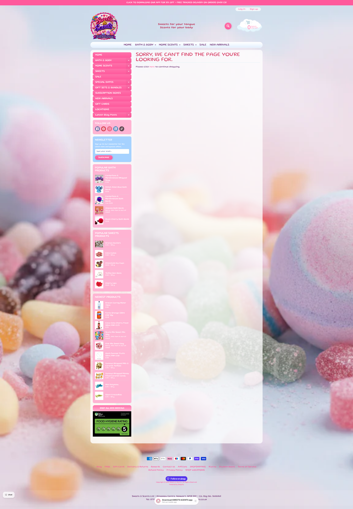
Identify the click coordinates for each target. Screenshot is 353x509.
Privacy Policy (175, 470)
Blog (99, 467)
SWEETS (190, 46)
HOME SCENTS (170, 46)
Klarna (212, 467)
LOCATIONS (102, 109)
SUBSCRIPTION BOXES (108, 93)
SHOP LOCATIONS (195, 470)
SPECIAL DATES (113, 83)
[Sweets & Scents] (104, 26)
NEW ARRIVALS (219, 45)
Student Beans (227, 467)
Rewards (155, 467)
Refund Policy (156, 470)
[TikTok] (121, 128)
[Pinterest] (103, 128)
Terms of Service (247, 467)
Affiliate (182, 467)
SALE (203, 45)
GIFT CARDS (102, 104)
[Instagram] (109, 128)
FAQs (107, 467)
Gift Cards (119, 467)
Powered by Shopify (176, 484)
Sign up (254, 9)
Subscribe (103, 158)
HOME (128, 45)
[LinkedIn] (115, 128)
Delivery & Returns (137, 467)
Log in (241, 9)
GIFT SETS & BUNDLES (113, 89)
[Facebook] (97, 128)
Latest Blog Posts (113, 116)
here (152, 67)
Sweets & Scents (176, 482)
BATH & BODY (146, 46)
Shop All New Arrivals (112, 408)
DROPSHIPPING (198, 467)
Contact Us (169, 467)
